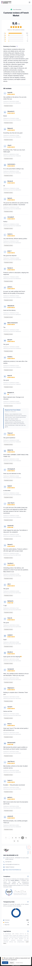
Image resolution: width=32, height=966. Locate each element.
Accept (5, 962)
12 (22, 837)
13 (26, 837)
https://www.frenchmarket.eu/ (13, 869)
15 (17, 841)
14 (14, 841)
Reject (11, 962)
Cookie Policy (19, 962)
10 (15, 837)
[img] (17, 46)
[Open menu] (30, 2)
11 (19, 837)
